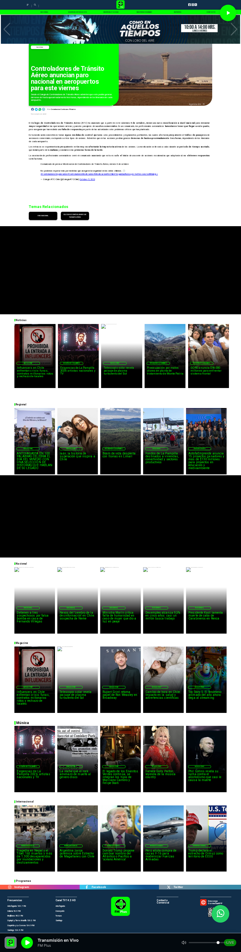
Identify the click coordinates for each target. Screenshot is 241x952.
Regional (157, 448)
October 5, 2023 (87, 179)
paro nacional (43, 215)
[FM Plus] (27, 6)
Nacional (39, 47)
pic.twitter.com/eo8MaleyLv (144, 174)
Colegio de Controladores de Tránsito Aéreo (74, 216)
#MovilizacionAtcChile (103, 174)
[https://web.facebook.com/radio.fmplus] (87, 887)
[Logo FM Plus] (120, 5)
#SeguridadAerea (122, 174)
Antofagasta (200, 448)
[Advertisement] (120, 267)
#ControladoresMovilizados (80, 174)
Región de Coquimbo (71, 363)
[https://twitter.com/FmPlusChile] (168, 887)
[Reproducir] (228, 13)
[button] (7, 29)
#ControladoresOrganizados (54, 174)
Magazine (28, 363)
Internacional (28, 846)
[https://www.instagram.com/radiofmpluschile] (9, 887)
